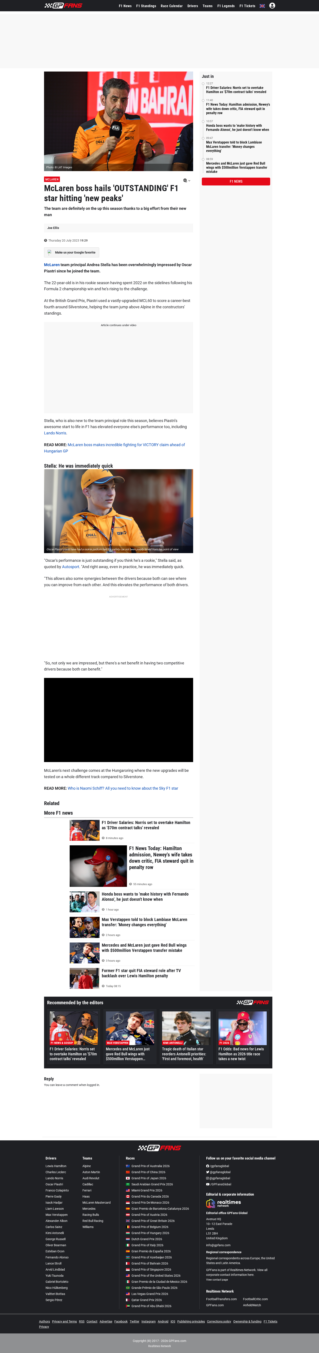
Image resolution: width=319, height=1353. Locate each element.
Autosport (70, 566)
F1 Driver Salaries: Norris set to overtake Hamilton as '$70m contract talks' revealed (236, 90)
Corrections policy (219, 1321)
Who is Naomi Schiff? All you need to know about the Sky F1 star (123, 788)
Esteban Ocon (55, 1251)
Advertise (106, 1321)
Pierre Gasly (54, 1196)
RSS (81, 1321)
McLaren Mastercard (96, 1202)
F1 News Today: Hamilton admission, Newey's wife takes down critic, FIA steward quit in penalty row (238, 108)
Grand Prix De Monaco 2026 (150, 1202)
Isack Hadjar (54, 1202)
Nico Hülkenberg (57, 1288)
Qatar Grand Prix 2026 (147, 1300)
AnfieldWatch (252, 1305)
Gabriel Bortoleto (57, 1281)
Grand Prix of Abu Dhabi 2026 (151, 1306)
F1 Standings (146, 6)
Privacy (44, 1326)
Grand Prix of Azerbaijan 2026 (152, 1257)
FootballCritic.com (255, 1299)
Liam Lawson (55, 1208)
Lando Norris (55, 433)
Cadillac (87, 1184)
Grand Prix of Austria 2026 (149, 1214)
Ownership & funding (247, 1321)
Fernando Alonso (57, 1257)
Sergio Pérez (54, 1300)
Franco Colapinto (57, 1190)
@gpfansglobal (219, 1172)
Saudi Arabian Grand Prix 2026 (152, 1184)
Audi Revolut (90, 1178)
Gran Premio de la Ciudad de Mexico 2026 (159, 1281)
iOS (173, 1321)
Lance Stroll (53, 1263)
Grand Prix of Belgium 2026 (150, 1227)
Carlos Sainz (54, 1227)
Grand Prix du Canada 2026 (150, 1196)
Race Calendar (172, 6)
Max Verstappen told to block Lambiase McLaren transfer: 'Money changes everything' (234, 146)
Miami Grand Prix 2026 (147, 1190)
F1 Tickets (247, 6)
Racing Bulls (90, 1214)
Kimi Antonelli (55, 1233)
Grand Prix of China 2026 (148, 1172)
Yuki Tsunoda (55, 1275)
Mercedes (88, 1208)
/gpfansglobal (219, 1166)
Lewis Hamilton (56, 1166)
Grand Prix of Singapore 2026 (151, 1269)
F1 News (125, 6)
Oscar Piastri (54, 1184)
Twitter (134, 1321)
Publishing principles (191, 1321)
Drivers (192, 6)
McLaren (52, 179)
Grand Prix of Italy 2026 (147, 1245)
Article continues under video (118, 325)
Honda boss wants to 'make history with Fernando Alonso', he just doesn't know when (237, 127)
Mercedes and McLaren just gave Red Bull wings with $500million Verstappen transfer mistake (236, 167)
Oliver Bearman (56, 1245)
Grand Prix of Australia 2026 (151, 1166)
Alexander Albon (56, 1221)
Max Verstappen (57, 1214)
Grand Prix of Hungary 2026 (150, 1233)
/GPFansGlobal (220, 1184)
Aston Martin (91, 1172)
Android (163, 1321)
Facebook (121, 1321)
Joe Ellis (53, 228)
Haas (86, 1196)
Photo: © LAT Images (59, 167)
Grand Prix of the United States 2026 (156, 1275)
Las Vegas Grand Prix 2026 (150, 1294)
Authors (44, 1321)
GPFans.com (215, 1305)
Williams (88, 1227)
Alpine (86, 1166)
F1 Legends (226, 6)
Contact (92, 1321)
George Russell (56, 1239)
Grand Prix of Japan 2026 (149, 1178)
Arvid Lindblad (55, 1269)
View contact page (217, 1279)
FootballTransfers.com (221, 1299)
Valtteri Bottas (55, 1294)
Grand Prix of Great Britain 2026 (153, 1221)
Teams (208, 6)
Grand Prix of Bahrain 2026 (150, 1263)
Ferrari (86, 1190)
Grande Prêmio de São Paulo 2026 (155, 1288)
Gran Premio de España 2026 (151, 1251)
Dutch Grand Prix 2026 (147, 1239)
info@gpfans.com (218, 1245)
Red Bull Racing (92, 1221)
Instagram (148, 1321)
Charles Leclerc (56, 1172)
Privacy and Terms (64, 1321)
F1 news (236, 181)
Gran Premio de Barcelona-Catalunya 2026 (160, 1208)
